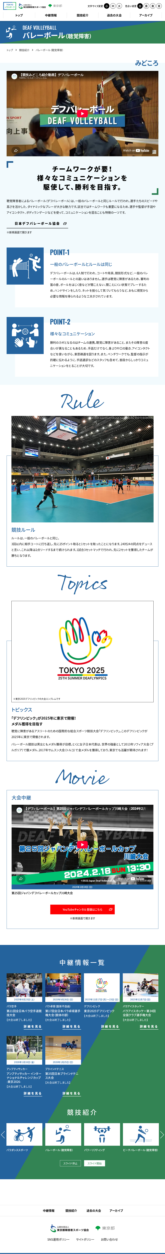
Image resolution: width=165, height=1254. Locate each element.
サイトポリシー (85, 1239)
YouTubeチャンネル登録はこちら (82, 909)
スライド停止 (70, 1163)
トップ (19, 15)
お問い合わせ (109, 1239)
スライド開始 (94, 1163)
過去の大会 (114, 15)
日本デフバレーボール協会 (37, 224)
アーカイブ (146, 15)
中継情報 (51, 15)
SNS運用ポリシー (58, 1239)
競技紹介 (82, 15)
